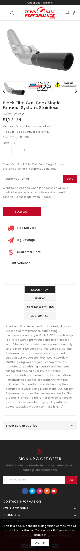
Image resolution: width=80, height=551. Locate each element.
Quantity (9, 142)
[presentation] (4, 91)
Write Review (12, 113)
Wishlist (48, 2)
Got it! (40, 543)
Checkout (33, 2)
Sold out (22, 212)
